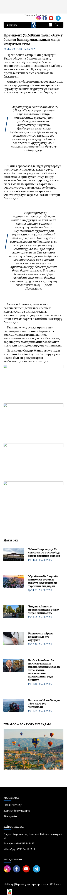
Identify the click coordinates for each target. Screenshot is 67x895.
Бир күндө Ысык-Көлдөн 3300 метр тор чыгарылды (44, 704)
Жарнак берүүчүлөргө (17, 810)
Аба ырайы (8, 16)
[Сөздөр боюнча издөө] (56, 24)
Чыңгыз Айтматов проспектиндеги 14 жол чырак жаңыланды (43, 610)
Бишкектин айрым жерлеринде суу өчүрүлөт (40, 637)
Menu (12, 25)
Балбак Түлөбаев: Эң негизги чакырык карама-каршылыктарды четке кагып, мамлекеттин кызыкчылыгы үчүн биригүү (44, 670)
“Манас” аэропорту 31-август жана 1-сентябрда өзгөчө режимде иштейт (44, 553)
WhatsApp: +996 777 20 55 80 (19, 849)
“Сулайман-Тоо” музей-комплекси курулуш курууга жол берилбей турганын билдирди (43, 581)
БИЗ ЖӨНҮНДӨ (13, 805)
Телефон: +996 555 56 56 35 (19, 843)
